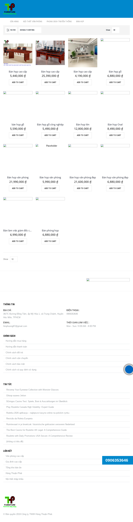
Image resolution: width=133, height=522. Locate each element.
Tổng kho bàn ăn (13, 467)
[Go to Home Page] (4, 21)
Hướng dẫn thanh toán (16, 346)
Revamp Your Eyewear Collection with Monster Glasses (32, 390)
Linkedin (22, 281)
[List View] (126, 30)
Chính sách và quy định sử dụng (21, 369)
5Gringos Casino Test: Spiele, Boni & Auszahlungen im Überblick (36, 401)
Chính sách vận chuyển (17, 358)
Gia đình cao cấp (14, 462)
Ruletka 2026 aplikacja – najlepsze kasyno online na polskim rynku (37, 413)
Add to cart (18, 82)
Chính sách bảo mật (15, 364)
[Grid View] (122, 30)
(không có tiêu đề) (14, 441)
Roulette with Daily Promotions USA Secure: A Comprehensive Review (39, 436)
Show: (108, 30)
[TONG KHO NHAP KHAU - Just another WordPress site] (9, 9)
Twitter (14, 281)
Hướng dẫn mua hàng (16, 341)
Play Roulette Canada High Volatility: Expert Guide (30, 407)
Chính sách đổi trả (14, 352)
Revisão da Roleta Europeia (19, 418)
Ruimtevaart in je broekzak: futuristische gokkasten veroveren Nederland (40, 424)
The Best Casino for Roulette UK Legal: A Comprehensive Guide (36, 430)
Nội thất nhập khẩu (14, 479)
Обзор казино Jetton (16, 395)
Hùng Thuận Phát (14, 473)
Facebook (7, 281)
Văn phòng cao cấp (15, 456)
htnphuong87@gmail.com (15, 326)
